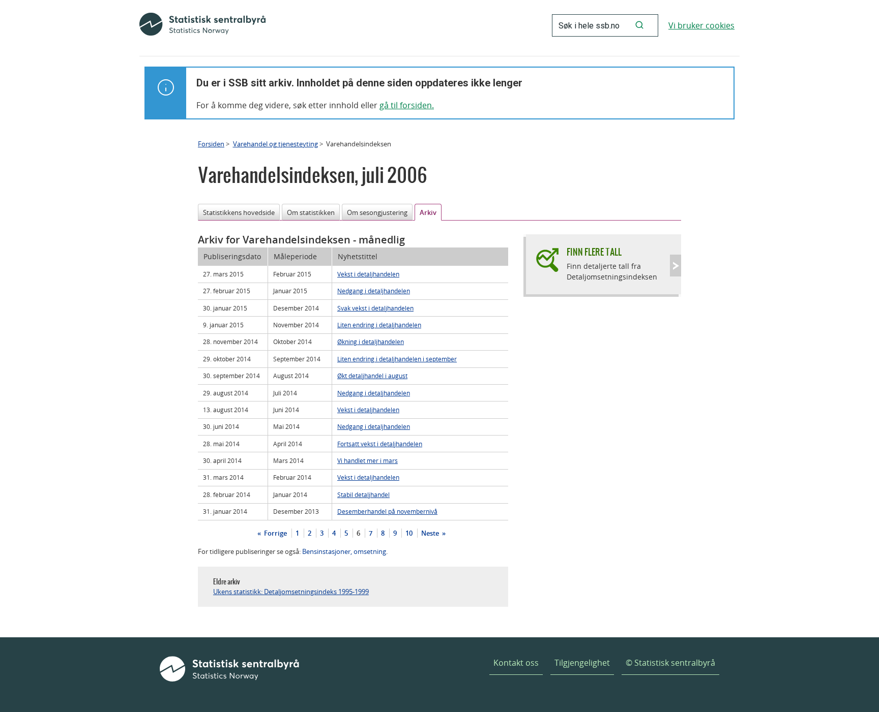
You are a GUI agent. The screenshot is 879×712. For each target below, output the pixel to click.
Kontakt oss (516, 662)
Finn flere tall (594, 251)
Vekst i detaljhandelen (368, 274)
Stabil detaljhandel (363, 494)
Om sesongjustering (377, 212)
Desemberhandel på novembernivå (387, 511)
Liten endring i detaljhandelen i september (397, 359)
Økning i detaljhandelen (370, 341)
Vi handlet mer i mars (367, 460)
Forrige (274, 533)
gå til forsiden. (406, 105)
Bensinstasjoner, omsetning (344, 551)
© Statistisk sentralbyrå (670, 662)
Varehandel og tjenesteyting (275, 143)
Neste (431, 533)
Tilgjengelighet (582, 662)
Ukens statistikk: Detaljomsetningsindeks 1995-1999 (291, 591)
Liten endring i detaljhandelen (379, 325)
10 (409, 533)
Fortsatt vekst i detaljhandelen (379, 444)
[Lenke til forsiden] (202, 25)
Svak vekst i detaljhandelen (375, 308)
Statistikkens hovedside (239, 212)
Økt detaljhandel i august (372, 376)
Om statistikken (311, 212)
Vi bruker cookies (701, 25)
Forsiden (211, 143)
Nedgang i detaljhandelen (373, 291)
